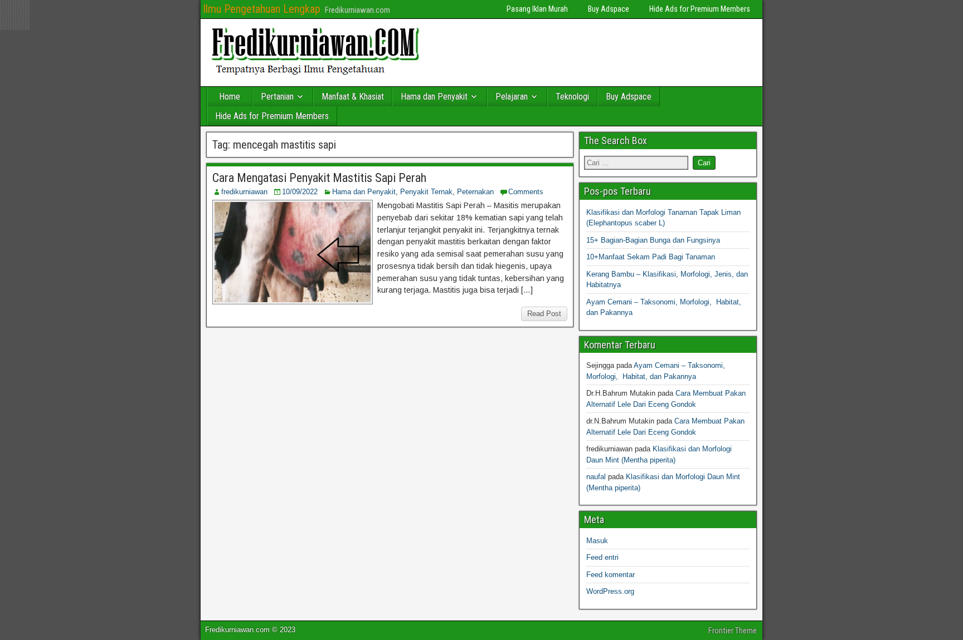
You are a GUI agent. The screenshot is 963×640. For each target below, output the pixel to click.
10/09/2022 (300, 192)
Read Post (544, 313)
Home (229, 96)
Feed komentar (610, 574)
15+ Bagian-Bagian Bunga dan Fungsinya (653, 240)
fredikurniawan (244, 192)
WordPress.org (610, 591)
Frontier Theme (732, 631)
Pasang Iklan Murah (537, 8)
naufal (596, 476)
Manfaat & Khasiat (353, 96)
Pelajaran (511, 96)
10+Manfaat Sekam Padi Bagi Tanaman (650, 257)
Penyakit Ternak (426, 192)
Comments (525, 192)
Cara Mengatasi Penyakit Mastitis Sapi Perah (319, 178)
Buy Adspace (608, 8)
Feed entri (602, 557)
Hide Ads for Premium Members (699, 8)
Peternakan (475, 192)
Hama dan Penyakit (434, 96)
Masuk (597, 540)
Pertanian (277, 96)
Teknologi (572, 96)
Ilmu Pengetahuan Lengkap (261, 9)
